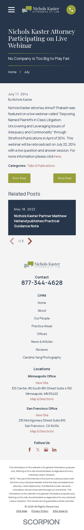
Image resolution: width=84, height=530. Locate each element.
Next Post (64, 178)
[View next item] (30, 241)
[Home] (40, 10)
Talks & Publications (41, 166)
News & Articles (42, 342)
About (42, 311)
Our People (42, 318)
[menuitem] (21, 511)
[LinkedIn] (54, 450)
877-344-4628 (42, 282)
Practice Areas (42, 326)
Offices (42, 334)
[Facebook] (30, 450)
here (57, 156)
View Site (42, 383)
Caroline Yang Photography (42, 357)
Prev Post (19, 178)
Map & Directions (42, 399)
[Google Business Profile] (46, 450)
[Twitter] (38, 450)
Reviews (42, 350)
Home (42, 303)
